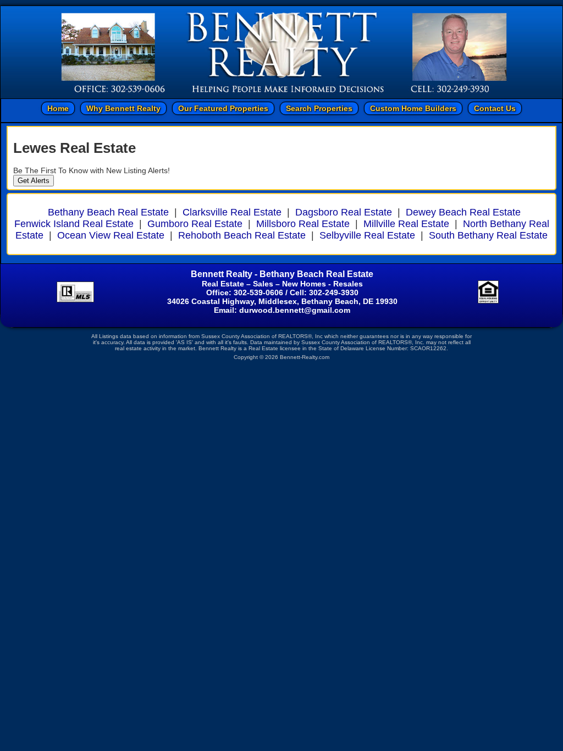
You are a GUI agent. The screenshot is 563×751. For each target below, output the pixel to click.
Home (58, 108)
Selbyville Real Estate (367, 235)
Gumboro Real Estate (194, 223)
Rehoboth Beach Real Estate (242, 235)
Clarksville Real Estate (232, 212)
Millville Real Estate (406, 223)
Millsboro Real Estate (303, 223)
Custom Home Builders (413, 108)
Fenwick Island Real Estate (74, 223)
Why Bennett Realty (123, 108)
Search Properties (319, 108)
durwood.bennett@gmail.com (294, 310)
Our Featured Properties (223, 108)
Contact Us (495, 108)
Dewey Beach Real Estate (463, 212)
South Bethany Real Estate (488, 235)
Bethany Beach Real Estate (108, 212)
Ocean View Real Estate (110, 235)
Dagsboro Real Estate (343, 212)
